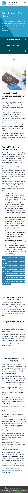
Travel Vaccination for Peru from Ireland (13, 267)
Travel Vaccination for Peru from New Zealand (13, 270)
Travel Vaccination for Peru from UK (13, 274)
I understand (18, 492)
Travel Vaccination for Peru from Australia (13, 259)
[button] (25, 3)
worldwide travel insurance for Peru (12, 470)
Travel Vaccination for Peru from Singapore (13, 282)
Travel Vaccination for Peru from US (13, 278)
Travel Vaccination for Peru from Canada (13, 263)
